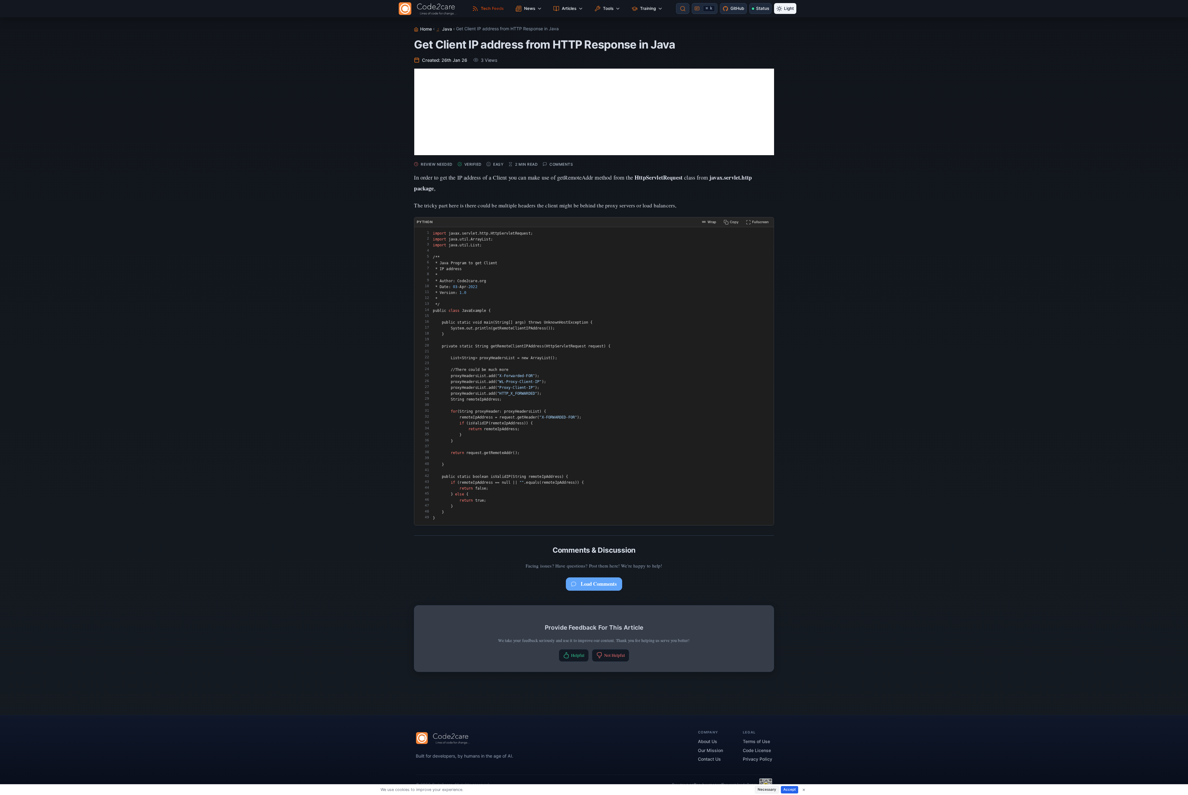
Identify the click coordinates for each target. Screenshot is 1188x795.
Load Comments (599, 584)
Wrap (712, 222)
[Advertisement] (594, 112)
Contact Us (709, 759)
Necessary (767, 789)
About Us (707, 741)
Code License (757, 750)
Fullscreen (760, 222)
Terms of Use (756, 741)
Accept (789, 789)
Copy (734, 222)
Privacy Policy (757, 759)
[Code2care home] (429, 8)
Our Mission (710, 750)
